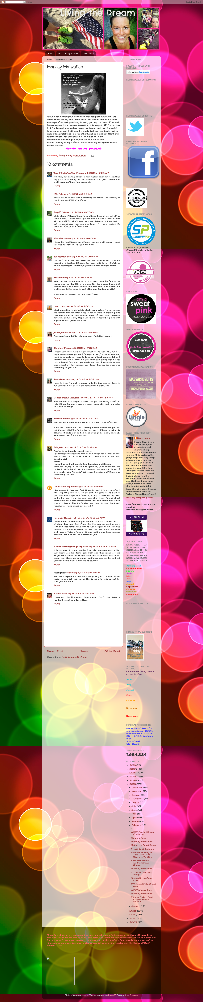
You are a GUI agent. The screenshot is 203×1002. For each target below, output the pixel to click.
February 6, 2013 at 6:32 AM (83, 573)
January (136, 906)
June (134, 810)
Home (50, 53)
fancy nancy (143, 438)
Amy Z (57, 212)
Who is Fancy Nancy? (68, 53)
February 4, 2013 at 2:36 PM (77, 306)
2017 (132, 769)
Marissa (58, 418)
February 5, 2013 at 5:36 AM (81, 332)
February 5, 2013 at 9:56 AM (96, 398)
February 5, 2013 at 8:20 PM (99, 546)
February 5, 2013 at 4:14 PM (87, 486)
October (136, 795)
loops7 (112, 995)
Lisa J (57, 306)
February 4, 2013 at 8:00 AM (75, 194)
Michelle (58, 238)
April (134, 817)
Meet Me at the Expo (142, 849)
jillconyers (59, 332)
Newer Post (55, 651)
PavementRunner (63, 518)
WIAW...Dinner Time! (141, 890)
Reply (57, 186)
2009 (133, 922)
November (137, 791)
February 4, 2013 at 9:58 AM (81, 257)
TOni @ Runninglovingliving (68, 546)
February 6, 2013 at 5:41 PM (78, 593)
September (138, 799)
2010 (133, 918)
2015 (133, 776)
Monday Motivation (141, 841)
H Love (57, 593)
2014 (132, 780)
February (137, 825)
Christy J (58, 348)
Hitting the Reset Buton (143, 845)
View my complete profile (139, 497)
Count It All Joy (62, 486)
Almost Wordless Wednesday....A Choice (140, 862)
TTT (132, 828)
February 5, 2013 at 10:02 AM (80, 418)
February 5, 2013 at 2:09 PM (80, 447)
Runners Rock (138, 838)
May (134, 814)
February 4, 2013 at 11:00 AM (75, 277)
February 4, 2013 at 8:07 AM (78, 212)
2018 (132, 765)
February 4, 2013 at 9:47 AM (80, 238)
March (135, 821)
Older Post (112, 651)
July (134, 806)
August (136, 802)
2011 (132, 915)
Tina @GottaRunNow (65, 173)
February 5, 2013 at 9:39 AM (82, 379)
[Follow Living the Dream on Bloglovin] (138, 73)
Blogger (134, 995)
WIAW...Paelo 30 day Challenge (142, 833)
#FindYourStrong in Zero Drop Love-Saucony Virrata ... (141, 854)
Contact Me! (88, 53)
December (137, 787)
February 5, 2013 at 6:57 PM (89, 518)
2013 (132, 784)
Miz (56, 194)
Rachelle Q (59, 379)
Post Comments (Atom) (74, 657)
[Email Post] (92, 155)
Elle (56, 277)
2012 (132, 911)
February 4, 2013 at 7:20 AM (92, 173)
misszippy (59, 257)
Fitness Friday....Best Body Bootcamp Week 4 (142, 899)
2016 (133, 773)
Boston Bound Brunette (66, 398)
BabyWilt (58, 447)
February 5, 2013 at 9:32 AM (80, 348)
